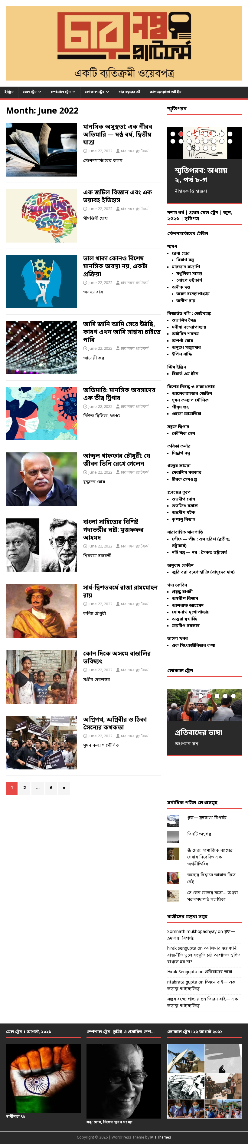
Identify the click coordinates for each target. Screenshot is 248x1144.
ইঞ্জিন (9, 92)
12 (197, 141)
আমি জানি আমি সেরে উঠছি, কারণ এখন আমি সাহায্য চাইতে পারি (122, 332)
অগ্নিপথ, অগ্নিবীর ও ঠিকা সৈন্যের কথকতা (115, 724)
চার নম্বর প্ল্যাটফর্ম (134, 151)
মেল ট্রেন (30, 92)
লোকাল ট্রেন (94, 92)
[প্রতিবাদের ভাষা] (204, 705)
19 (205, 148)
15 (221, 141)
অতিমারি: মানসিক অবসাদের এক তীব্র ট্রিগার (119, 394)
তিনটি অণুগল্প (199, 834)
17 (189, 148)
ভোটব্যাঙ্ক (202, 314)
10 (181, 141)
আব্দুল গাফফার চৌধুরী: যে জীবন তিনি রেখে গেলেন (116, 460)
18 (197, 148)
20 (213, 148)
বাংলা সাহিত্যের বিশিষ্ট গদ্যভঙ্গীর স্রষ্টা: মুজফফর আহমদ (113, 530)
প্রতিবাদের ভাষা (218, 972)
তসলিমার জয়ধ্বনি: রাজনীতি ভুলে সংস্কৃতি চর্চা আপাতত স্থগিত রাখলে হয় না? (203, 955)
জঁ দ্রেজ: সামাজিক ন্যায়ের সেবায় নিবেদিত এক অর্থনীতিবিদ (210, 857)
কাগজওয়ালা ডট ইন (165, 92)
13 (205, 141)
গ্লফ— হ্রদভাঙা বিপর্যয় (207, 818)
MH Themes (160, 1137)
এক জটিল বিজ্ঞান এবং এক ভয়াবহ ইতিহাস (117, 197)
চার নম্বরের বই (129, 92)
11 (189, 141)
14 (213, 141)
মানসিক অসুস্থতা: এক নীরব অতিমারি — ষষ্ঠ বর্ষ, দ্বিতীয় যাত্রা (117, 135)
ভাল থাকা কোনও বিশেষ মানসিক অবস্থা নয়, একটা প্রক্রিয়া (115, 267)
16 (230, 141)
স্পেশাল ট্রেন (61, 92)
